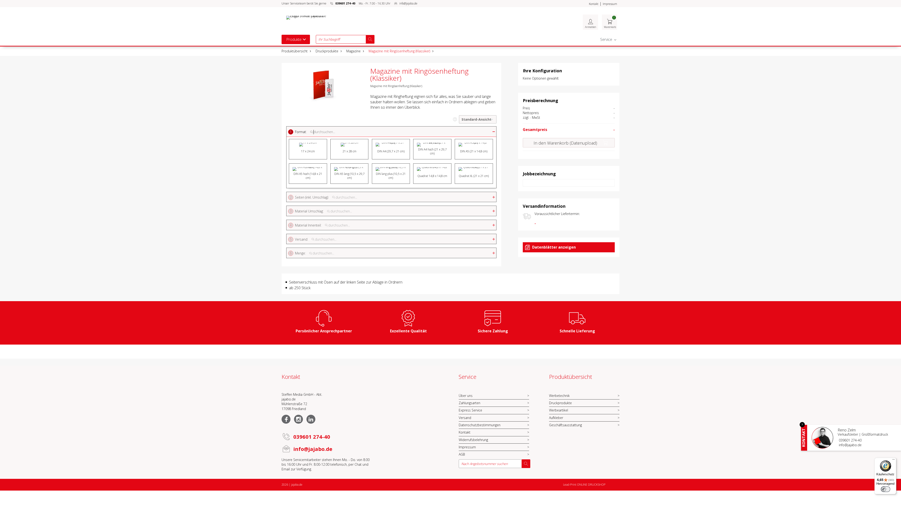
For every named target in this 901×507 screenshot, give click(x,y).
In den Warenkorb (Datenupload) (565, 143)
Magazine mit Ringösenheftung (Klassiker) (399, 51)
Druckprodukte (327, 51)
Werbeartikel (558, 410)
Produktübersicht (295, 51)
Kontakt (593, 4)
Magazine (353, 51)
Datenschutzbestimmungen (479, 425)
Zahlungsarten (469, 403)
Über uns (466, 395)
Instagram (298, 419)
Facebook (286, 419)
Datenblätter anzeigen (554, 247)
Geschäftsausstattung (565, 425)
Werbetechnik (559, 395)
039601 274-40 (850, 440)
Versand (465, 417)
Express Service (470, 410)
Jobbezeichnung (539, 174)
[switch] (885, 489)
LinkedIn (310, 419)
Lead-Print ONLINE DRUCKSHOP (584, 485)
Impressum (610, 4)
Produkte (294, 39)
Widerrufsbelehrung (473, 440)
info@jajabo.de (408, 3)
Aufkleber (556, 417)
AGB (462, 454)
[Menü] (893, 460)
